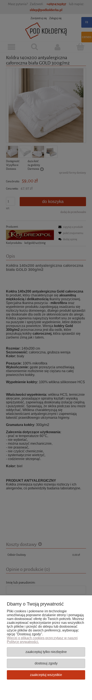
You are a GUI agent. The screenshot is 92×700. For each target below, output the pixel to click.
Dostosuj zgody (46, 663)
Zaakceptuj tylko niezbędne (46, 652)
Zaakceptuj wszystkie (46, 675)
